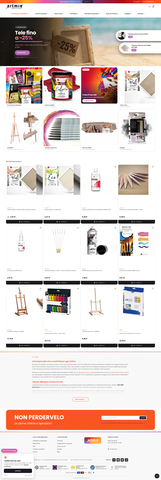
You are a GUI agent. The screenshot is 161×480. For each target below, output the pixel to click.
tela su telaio (44, 391)
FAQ (34, 446)
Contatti (59, 449)
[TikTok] (126, 460)
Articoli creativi (111, 14)
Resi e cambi (36, 443)
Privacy (35, 452)
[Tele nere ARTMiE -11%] (80, 41)
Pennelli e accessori (92, 14)
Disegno (128, 14)
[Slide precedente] (9, 186)
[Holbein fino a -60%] (17, 57)
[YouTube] (122, 460)
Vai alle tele (22, 53)
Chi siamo (60, 440)
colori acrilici (89, 372)
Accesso (137, 1)
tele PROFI (93, 393)
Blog (58, 452)
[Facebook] (114, 460)
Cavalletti (73, 14)
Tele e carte (58, 14)
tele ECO (56, 393)
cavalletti (112, 372)
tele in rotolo (78, 395)
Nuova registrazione (148, 1)
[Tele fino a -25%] (23, 57)
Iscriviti (143, 418)
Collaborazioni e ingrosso (64, 443)
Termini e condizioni (39, 449)
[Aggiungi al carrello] (24, 222)
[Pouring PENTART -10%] (35, 57)
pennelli (105, 372)
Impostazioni (28, 475)
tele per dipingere (78, 372)
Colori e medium (41, 14)
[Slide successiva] (40, 186)
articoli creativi (124, 372)
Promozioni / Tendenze (19, 14)
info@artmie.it (113, 449)
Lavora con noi (61, 446)
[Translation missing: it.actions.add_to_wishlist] (40, 166)
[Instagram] (118, 460)
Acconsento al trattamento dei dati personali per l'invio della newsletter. (122, 423)
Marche (140, 14)
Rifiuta (5, 475)
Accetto (18, 471)
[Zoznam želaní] (149, 6)
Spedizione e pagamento (40, 440)
